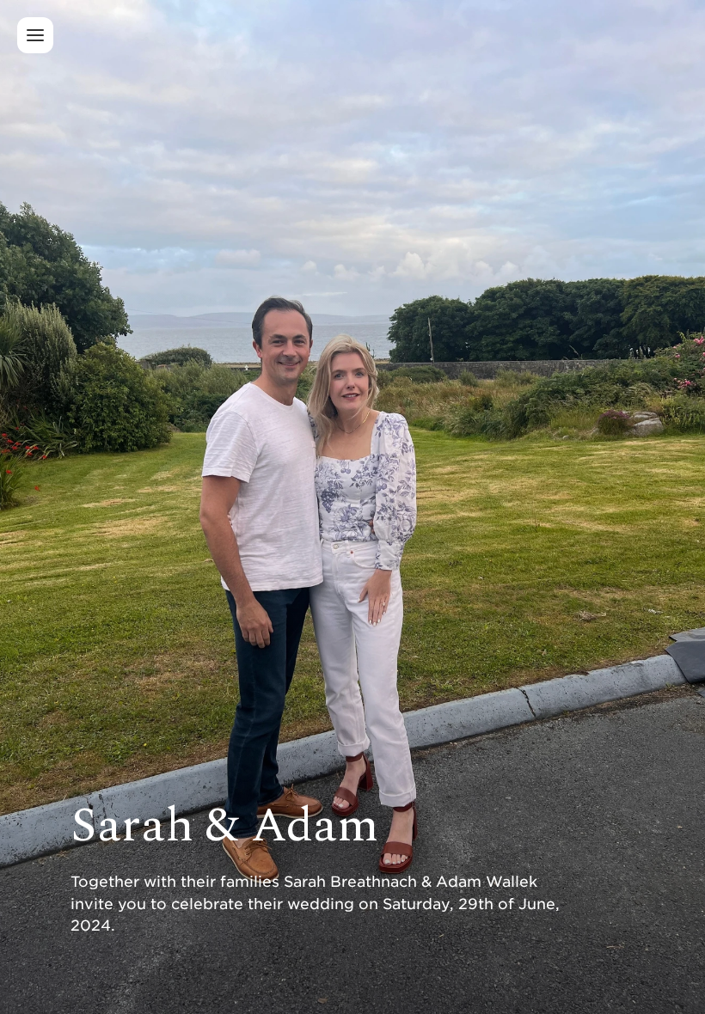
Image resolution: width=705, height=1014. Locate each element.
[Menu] (35, 35)
